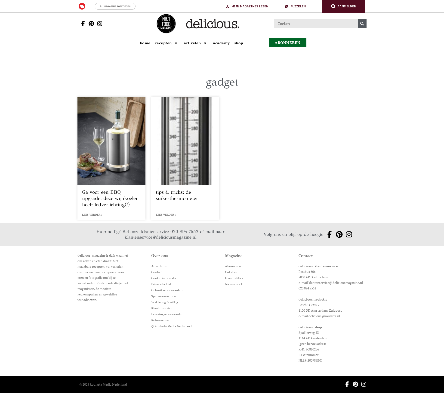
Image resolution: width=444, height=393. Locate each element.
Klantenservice (161, 308)
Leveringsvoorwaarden (167, 314)
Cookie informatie (164, 278)
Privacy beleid (161, 284)
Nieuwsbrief (233, 284)
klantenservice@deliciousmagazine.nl (160, 237)
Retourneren (160, 320)
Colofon (231, 272)
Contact (157, 272)
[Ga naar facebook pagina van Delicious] (81, 23)
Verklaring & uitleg (164, 302)
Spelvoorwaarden (163, 296)
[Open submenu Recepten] (176, 43)
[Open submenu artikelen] (205, 43)
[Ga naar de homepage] (166, 23)
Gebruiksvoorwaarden (166, 290)
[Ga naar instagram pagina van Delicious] (98, 23)
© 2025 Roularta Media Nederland (103, 384)
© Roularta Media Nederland (171, 326)
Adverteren (159, 266)
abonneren (288, 42)
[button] (343, 6)
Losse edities (234, 278)
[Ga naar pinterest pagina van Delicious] (90, 23)
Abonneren (233, 266)
